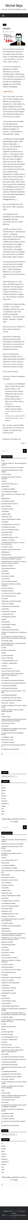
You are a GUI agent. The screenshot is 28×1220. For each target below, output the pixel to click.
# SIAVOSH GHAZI (5, 716)
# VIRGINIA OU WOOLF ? (7, 509)
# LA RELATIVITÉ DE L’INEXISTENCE (10, 749)
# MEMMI (3, 619)
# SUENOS (4, 481)
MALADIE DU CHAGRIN (7, 566)
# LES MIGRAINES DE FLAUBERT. (9, 491)
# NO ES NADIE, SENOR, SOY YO (9, 484)
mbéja (12, 31)
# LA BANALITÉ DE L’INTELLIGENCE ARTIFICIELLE (13, 683)
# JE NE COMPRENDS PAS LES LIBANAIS (11, 700)
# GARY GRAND (5, 573)
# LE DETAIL (4, 666)
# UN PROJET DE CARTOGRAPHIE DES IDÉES (12, 680)
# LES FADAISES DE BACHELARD (9, 688)
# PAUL (3, 460)
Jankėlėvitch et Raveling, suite (12, 439)
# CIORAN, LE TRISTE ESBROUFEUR (10, 606)
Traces (23, 443)
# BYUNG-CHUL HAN (6, 668)
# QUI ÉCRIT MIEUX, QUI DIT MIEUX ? (10, 671)
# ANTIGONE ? (5, 571)
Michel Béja (14, 5)
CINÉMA (3, 788)
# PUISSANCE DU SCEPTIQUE (8, 611)
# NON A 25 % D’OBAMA (7, 604)
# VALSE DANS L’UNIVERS (7, 576)
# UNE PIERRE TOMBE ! (7, 641)
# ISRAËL (3, 653)
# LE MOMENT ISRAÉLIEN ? (8, 742)
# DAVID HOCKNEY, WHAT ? (8, 723)
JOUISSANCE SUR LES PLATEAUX (9, 503)
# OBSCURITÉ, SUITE (6, 535)
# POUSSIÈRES (5, 511)
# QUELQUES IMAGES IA (7, 591)
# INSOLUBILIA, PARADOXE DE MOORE (11, 601)
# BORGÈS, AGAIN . (6, 514)
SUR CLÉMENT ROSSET (7, 532)
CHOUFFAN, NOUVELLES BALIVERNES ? (11, 549)
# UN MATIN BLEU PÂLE (7, 614)
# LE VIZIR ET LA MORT (7, 547)
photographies (5, 803)
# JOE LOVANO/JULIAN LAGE (8, 596)
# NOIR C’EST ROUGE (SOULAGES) (10, 529)
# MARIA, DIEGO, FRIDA (7, 739)
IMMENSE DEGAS (5, 498)
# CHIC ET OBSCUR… (6, 506)
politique (3, 806)
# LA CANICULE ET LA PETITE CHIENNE (11, 593)
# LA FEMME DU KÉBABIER (8, 489)
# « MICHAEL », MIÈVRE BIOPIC (9, 663)
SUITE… (3, 714)
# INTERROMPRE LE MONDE (8, 617)
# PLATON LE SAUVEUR (7, 588)
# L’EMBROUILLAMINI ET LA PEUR (10, 537)
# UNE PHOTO (5, 726)
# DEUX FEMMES (5, 622)
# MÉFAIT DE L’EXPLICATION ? (8, 650)
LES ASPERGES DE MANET (8, 501)
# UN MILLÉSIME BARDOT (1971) (9, 660)
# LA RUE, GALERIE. (6, 474)
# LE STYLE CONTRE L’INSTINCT (9, 581)
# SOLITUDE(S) (5, 678)
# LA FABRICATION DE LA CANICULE (10, 524)
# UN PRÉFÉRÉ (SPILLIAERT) (8, 527)
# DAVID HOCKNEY (6, 554)
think (2, 814)
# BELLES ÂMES (5, 486)
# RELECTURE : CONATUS (7, 703)
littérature (4, 796)
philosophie (4, 801)
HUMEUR (3, 790)
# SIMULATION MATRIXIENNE (8, 685)
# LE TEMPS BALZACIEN (7, 655)
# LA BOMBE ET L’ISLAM (7, 737)
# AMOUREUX (4, 522)
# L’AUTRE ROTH (5, 579)
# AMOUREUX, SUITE (6, 516)
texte (2, 809)
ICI (23, 819)
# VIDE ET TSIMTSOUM (7, 658)
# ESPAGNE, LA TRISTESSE (8, 540)
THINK (4, 24)
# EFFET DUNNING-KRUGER (8, 568)
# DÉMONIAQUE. (5, 552)
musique (3, 798)
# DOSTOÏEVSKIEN (6, 627)
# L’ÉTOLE (3, 647)
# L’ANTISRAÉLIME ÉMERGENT (9, 695)
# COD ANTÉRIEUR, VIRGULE (8, 624)
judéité (3, 793)
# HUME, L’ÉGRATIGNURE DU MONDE (11, 519)
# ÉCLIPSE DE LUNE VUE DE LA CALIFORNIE (12, 467)
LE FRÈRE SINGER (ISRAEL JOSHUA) (10, 629)
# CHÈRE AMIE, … (5, 609)
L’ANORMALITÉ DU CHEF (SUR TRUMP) (11, 697)
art (2, 785)
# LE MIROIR (4, 598)
